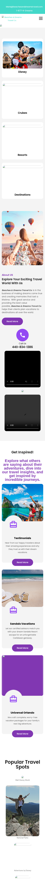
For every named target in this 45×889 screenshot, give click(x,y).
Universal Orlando (22, 712)
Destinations (22, 194)
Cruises (22, 113)
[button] (22, 391)
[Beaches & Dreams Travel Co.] (12, 18)
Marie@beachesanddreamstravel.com (24, 6)
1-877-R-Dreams (24, 10)
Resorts (22, 155)
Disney (22, 72)
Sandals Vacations (22, 624)
